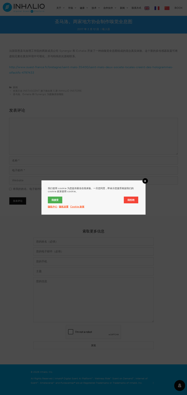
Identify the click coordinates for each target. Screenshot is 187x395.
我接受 (55, 199)
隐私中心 (52, 206)
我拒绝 (131, 199)
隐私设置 (63, 206)
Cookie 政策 (77, 206)
